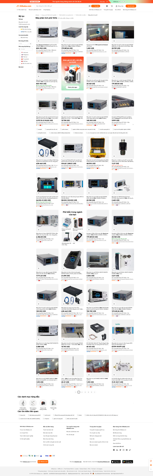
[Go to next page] (94, 392)
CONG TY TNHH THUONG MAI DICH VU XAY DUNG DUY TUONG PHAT (47, 279)
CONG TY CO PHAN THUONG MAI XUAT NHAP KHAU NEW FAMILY (98, 203)
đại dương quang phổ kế (35, 415)
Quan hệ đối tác (117, 443)
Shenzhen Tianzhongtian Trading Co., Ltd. (46, 166)
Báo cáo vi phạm (94, 445)
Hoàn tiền (92, 439)
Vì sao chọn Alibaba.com (26, 429)
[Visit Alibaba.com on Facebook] (114, 450)
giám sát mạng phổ (58, 418)
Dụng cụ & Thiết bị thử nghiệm (49, 15)
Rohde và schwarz (79, 132)
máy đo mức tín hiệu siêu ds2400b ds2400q (30, 418)
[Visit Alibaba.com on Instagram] (123, 450)
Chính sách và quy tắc (48, 445)
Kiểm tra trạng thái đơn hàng (120, 435)
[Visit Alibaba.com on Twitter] (120, 450)
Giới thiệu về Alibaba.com (26, 426)
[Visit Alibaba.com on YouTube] (127, 450)
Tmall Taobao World (68, 468)
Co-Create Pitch (24, 432)
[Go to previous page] (75, 392)
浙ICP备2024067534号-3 (117, 473)
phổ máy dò (47, 415)
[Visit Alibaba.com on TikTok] (130, 450)
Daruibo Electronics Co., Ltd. (119, 123)
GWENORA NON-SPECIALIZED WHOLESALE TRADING (72, 203)
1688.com (60, 468)
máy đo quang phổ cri (105, 129)
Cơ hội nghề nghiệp (25, 439)
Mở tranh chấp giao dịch (96, 435)
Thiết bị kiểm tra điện (80, 15)
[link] (151, 461)
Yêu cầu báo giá (70, 434)
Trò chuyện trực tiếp (95, 432)
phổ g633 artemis (42, 132)
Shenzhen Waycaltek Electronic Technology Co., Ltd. (72, 166)
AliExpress (53, 468)
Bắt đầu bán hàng (117, 432)
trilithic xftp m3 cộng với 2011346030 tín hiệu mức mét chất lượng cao (102, 415)
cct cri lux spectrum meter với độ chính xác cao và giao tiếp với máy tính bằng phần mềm (108, 132)
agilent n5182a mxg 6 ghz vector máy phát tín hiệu (84, 129)
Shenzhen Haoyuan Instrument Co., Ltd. (96, 240)
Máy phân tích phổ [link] (92, 15)
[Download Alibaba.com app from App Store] (116, 461)
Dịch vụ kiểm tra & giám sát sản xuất (52, 442)
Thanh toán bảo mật (48, 429)
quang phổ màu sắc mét (52, 129)
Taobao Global (83, 468)
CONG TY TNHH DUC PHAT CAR (44, 240)
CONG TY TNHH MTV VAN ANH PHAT (96, 123)
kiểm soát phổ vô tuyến (72, 418)
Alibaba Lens (26, 461)
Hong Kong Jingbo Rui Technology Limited (97, 87)
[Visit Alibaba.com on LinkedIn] (117, 450)
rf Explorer (47, 418)
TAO (89, 468)
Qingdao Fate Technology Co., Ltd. (44, 204)
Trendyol (93, 468)
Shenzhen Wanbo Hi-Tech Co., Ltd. (44, 51)
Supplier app (78, 461)
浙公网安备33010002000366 (102, 473)
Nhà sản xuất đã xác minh (72, 431)
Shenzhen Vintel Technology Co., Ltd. (45, 88)
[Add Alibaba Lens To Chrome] (43, 461)
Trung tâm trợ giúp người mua (97, 429)
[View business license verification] (91, 473)
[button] (90, 6)
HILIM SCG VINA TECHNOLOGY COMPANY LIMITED (72, 51)
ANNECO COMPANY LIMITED (119, 87)
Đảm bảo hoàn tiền (48, 432)
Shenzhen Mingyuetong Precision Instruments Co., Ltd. (47, 123)
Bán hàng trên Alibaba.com (119, 429)
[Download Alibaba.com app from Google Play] (127, 461)
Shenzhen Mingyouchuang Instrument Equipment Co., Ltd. (123, 241)
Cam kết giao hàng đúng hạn (50, 435)
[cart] (112, 6)
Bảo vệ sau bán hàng (48, 439)
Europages (99, 468)
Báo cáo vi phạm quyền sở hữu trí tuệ (99, 442)
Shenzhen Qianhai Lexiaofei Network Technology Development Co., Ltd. (72, 123)
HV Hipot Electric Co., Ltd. (93, 166)
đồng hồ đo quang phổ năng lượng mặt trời (64, 415)
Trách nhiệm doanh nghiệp (26, 435)
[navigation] (26, 203)
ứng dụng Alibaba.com (104, 461)
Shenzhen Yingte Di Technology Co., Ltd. (96, 51)
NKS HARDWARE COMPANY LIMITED (121, 203)
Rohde (80, 415)
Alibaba (37, 15)
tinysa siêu (22, 415)
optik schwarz (65, 129)
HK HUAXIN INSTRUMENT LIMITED (120, 51)
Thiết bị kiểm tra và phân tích (66, 15)
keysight (40, 129)
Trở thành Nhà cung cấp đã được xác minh (122, 439)
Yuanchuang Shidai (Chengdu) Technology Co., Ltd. (123, 168)
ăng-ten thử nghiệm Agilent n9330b (122, 129)
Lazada (76, 468)
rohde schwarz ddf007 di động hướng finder (60, 132)
